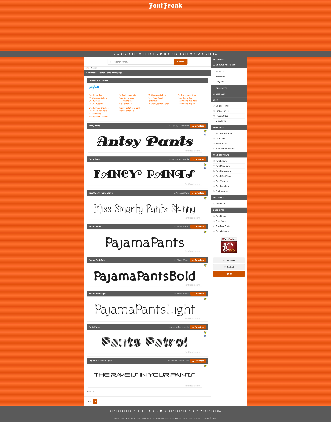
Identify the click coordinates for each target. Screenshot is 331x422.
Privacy (214, 418)
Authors (220, 94)
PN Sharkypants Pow (98, 98)
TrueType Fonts (223, 226)
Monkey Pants (95, 114)
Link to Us (230, 260)
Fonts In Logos (222, 231)
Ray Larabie (183, 327)
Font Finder (221, 216)
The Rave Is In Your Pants (100, 360)
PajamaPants (94, 226)
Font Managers (223, 166)
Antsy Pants (94, 125)
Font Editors (221, 161)
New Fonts (220, 76)
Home (86, 68)
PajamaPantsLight (97, 293)
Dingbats (220, 81)
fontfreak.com (179, 418)
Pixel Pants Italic (125, 104)
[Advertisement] (165, 31)
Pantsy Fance (153, 101)
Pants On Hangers (126, 98)
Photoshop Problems (225, 148)
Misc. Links (221, 121)
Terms (206, 418)
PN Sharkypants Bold (157, 95)
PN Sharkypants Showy (188, 95)
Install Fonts (221, 143)
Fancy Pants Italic (125, 101)
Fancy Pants (94, 159)
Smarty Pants (94, 101)
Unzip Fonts (221, 138)
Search (180, 61)
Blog (215, 54)
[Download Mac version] (205, 135)
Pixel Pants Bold (95, 95)
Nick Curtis (184, 125)
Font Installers (222, 186)
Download (199, 126)
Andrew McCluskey (180, 360)
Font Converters (223, 171)
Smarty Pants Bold (126, 111)
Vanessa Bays (182, 193)
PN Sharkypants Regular (158, 104)
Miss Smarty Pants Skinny (100, 193)
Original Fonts (222, 106)
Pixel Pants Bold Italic (98, 111)
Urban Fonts (130, 418)
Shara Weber (183, 226)
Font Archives (222, 111)
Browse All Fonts (226, 65)
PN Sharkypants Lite (127, 95)
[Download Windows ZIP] (205, 131)
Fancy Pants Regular (186, 104)
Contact (230, 267)
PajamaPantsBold (96, 260)
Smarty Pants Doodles (98, 116)
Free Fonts (220, 221)
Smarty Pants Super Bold (129, 108)
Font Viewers (222, 181)
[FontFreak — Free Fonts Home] (165, 6)
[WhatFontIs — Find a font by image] (229, 252)
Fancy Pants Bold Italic (187, 101)
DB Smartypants (96, 104)
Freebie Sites (222, 116)
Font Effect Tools (223, 176)
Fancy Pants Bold (185, 98)
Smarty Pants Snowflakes (99, 108)
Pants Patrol (94, 327)
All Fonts (220, 71)
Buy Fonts (221, 88)
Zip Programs (222, 191)
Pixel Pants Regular (156, 98)
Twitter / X (220, 203)
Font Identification (224, 133)
